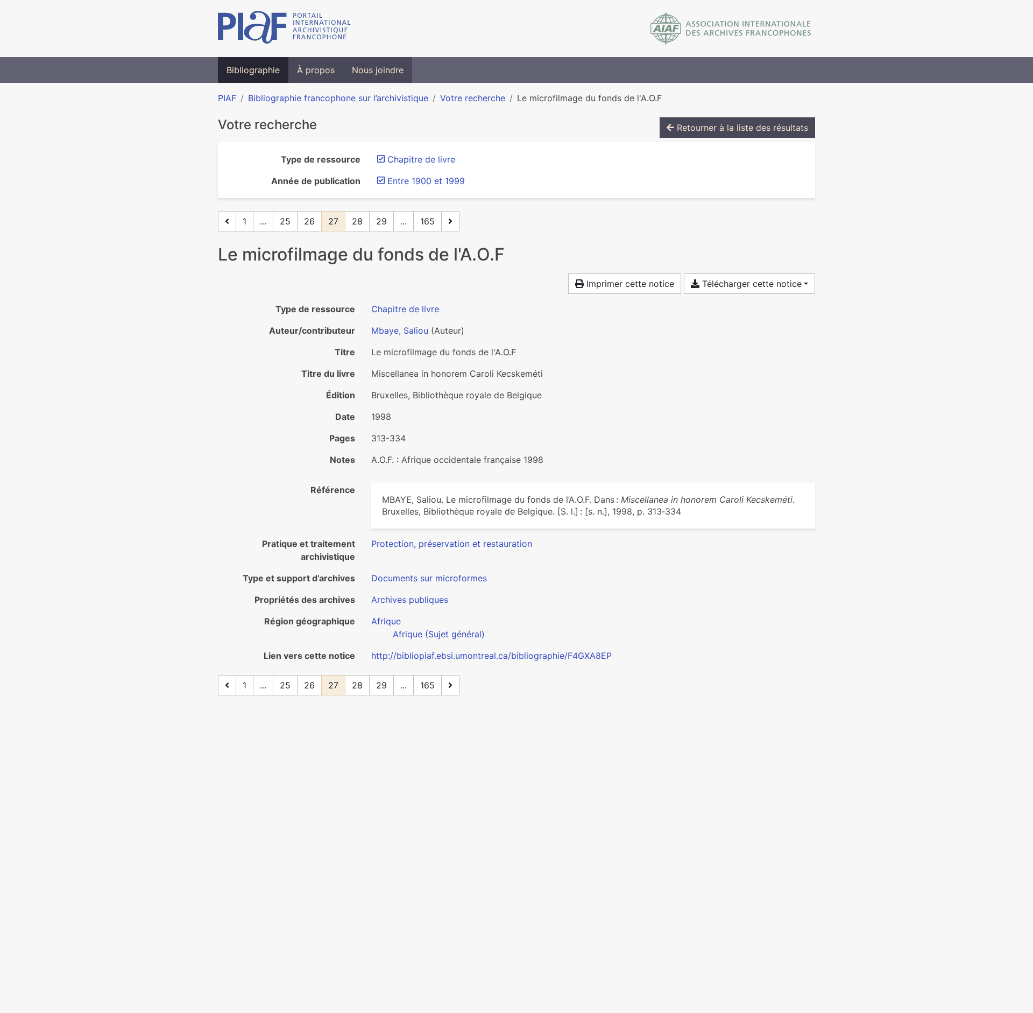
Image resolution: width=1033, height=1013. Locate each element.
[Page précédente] (227, 221)
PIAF (227, 98)
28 (357, 221)
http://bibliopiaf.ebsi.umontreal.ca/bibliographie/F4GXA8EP (491, 655)
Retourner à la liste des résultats (741, 127)
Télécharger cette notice (750, 283)
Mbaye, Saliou (399, 330)
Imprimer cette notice (629, 283)
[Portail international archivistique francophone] (284, 28)
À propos (316, 70)
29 (381, 221)
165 (427, 221)
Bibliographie (253, 70)
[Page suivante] (450, 221)
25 (285, 221)
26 (309, 221)
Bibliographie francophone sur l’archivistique (338, 98)
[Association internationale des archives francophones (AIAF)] (731, 28)
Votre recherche (472, 98)
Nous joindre (378, 70)
